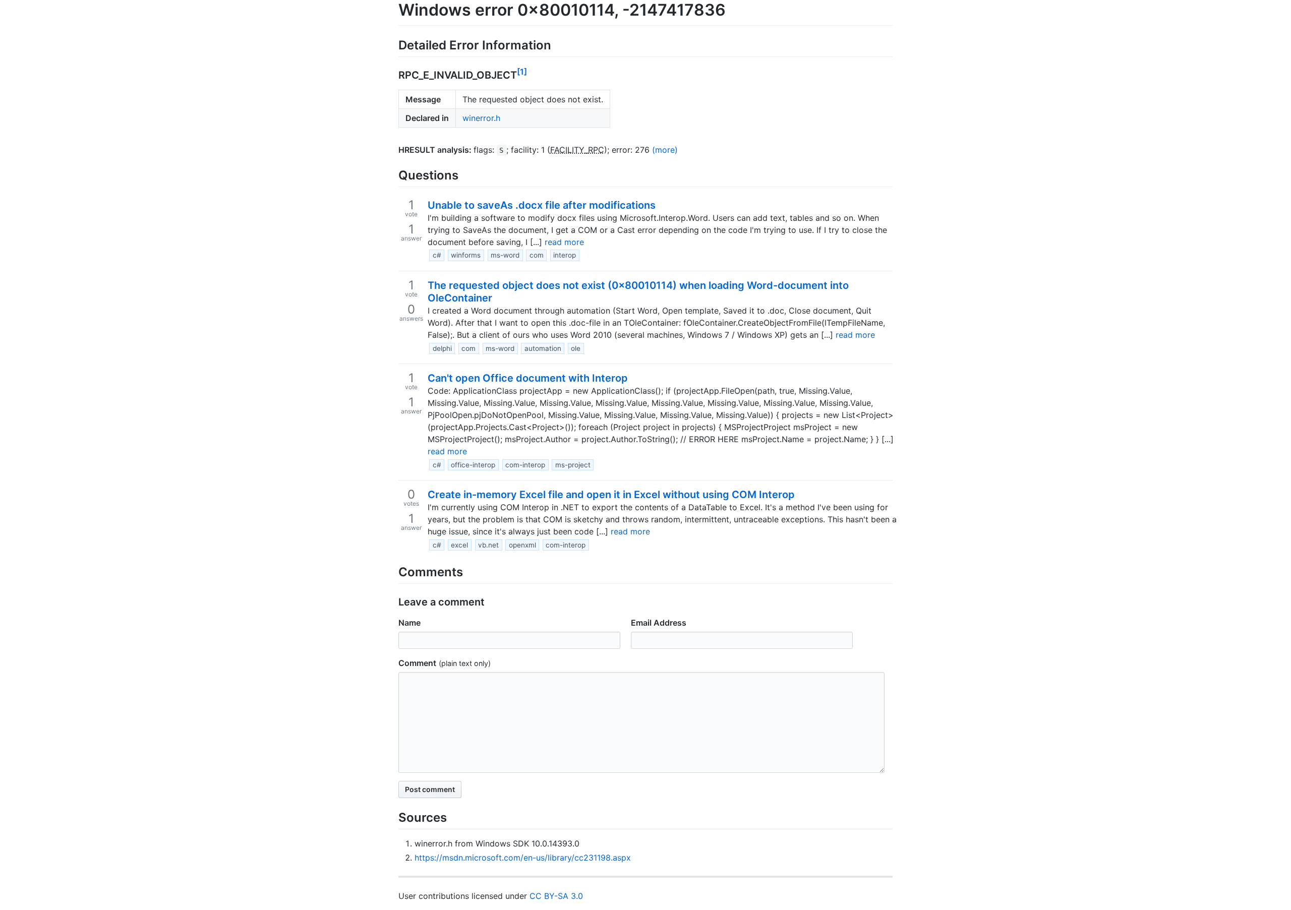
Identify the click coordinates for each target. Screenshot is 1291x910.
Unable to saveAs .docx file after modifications (542, 205)
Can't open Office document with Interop (528, 378)
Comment (417, 663)
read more (564, 242)
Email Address (658, 623)
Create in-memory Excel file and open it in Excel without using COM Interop (611, 495)
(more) (665, 150)
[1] (522, 72)
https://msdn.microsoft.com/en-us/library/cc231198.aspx (523, 858)
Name (409, 623)
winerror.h (481, 118)
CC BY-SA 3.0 (556, 896)
